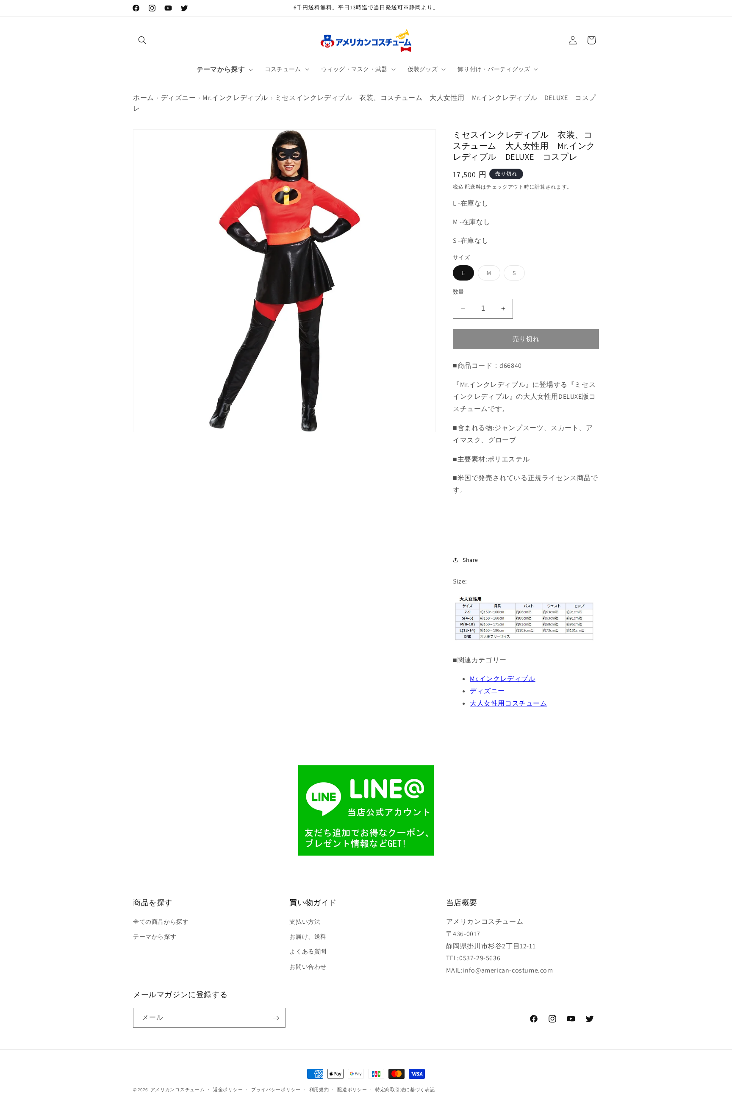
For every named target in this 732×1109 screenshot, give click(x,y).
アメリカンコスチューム (177, 1089)
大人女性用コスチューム (508, 703)
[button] (142, 40)
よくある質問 (308, 952)
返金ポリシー (228, 1089)
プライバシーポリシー (276, 1089)
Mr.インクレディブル (235, 97)
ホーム (143, 97)
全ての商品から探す (161, 922)
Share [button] (470, 560)
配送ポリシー (352, 1089)
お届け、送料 (308, 936)
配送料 (473, 186)
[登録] (275, 1018)
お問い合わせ (308, 966)
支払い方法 (304, 922)
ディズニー (178, 97)
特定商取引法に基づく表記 (405, 1089)
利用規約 (319, 1089)
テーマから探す (154, 936)
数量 (458, 291)
